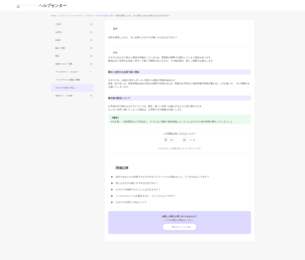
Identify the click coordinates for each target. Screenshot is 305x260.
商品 (57, 56)
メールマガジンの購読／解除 (67, 80)
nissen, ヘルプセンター (60, 15)
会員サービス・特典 (63, 64)
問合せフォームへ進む (181, 227)
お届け (58, 40)
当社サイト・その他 (63, 95)
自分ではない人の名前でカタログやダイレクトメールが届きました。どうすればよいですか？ (162, 176)
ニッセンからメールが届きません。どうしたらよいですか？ (146, 195)
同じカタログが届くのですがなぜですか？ (137, 183)
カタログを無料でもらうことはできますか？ (138, 189)
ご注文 (58, 24)
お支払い (59, 32)
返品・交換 (60, 48)
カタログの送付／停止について (131, 202)
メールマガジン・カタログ (82, 15)
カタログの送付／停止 (104, 15)
